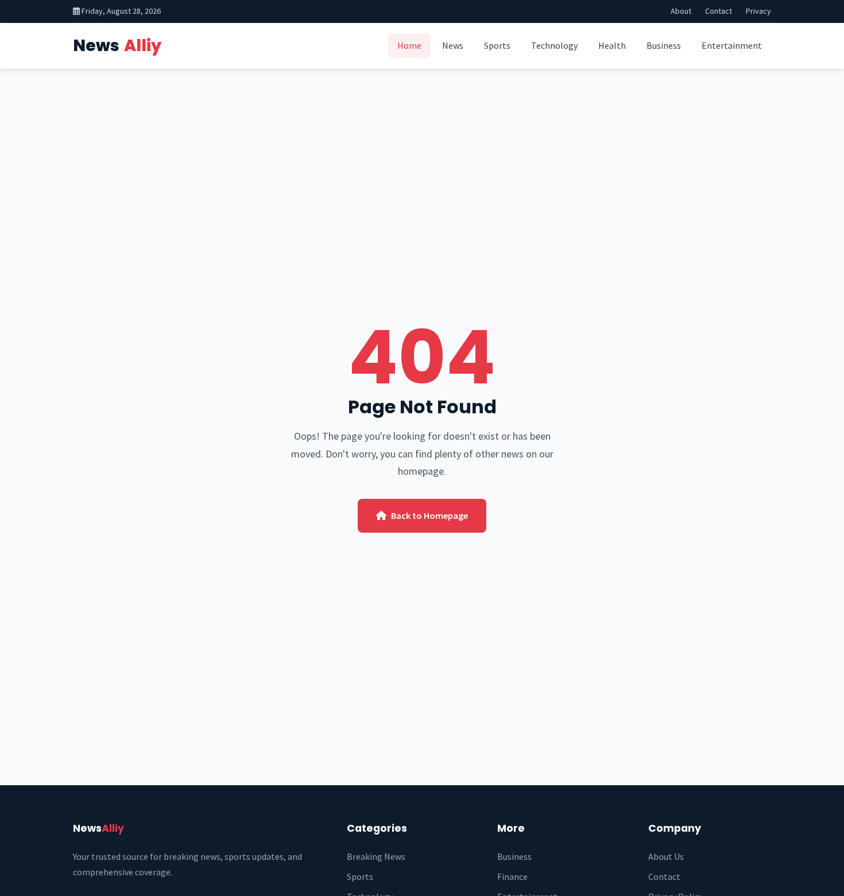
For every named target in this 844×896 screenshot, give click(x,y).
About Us (666, 856)
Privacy (758, 11)
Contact (718, 11)
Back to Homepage (429, 515)
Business (663, 45)
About (681, 11)
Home (409, 45)
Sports (497, 45)
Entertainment (732, 45)
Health (612, 45)
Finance (512, 876)
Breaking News (376, 856)
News (117, 45)
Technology (554, 45)
